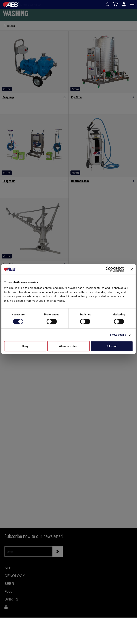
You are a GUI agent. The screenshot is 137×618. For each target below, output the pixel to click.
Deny (25, 346)
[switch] (52, 321)
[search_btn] (108, 4)
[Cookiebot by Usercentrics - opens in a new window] (108, 269)
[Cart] (115, 4)
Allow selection (68, 346)
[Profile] (123, 4)
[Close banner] (131, 269)
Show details (118, 334)
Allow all (111, 346)
